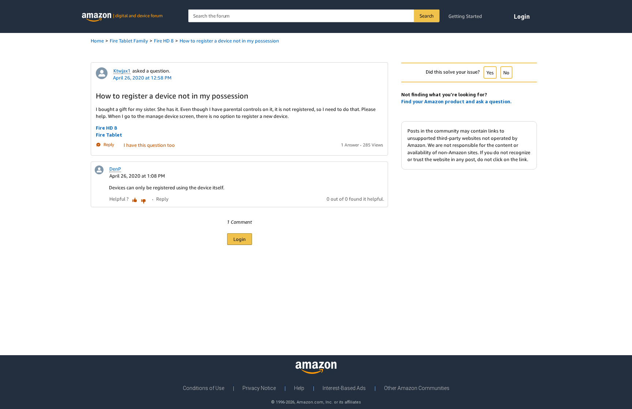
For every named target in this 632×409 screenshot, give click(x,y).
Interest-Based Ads (344, 388)
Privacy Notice (259, 388)
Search (427, 16)
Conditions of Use (203, 388)
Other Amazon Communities (416, 388)
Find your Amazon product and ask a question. (456, 101)
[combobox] (314, 16)
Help (299, 388)
